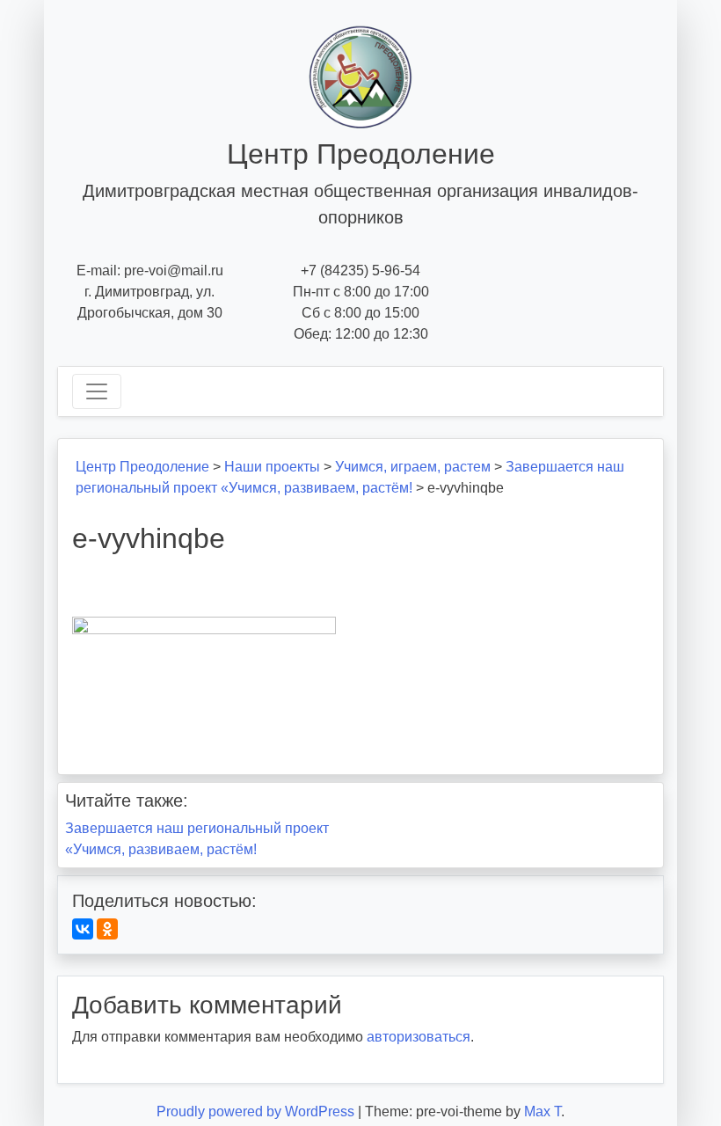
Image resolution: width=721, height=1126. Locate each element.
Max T (542, 1111)
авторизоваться (418, 1036)
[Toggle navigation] (96, 391)
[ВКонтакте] (82, 929)
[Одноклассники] (107, 929)
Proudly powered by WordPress (257, 1111)
